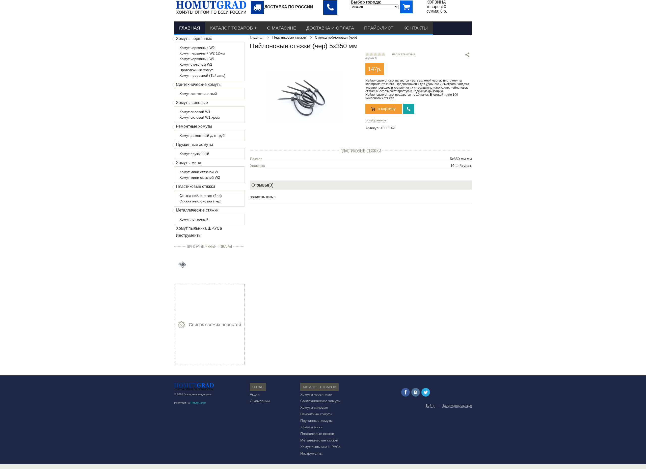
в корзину (387, 109)
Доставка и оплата (330, 28)
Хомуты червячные (194, 38)
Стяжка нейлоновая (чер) (200, 201)
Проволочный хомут (196, 70)
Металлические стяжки (197, 210)
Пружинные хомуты (194, 144)
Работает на (190, 402)
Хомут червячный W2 (197, 48)
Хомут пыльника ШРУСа (199, 228)
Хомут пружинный (194, 154)
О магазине (281, 28)
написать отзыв (403, 54)
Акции (255, 394)
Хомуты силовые (192, 102)
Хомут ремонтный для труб (202, 136)
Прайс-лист (378, 28)
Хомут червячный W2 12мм (202, 53)
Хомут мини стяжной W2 (199, 177)
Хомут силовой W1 (194, 112)
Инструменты (188, 235)
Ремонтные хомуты (194, 126)
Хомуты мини (188, 163)
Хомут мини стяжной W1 (199, 172)
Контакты (415, 28)
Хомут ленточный (193, 219)
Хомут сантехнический (198, 94)
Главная (189, 28)
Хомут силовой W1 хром (199, 117)
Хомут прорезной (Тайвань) (202, 75)
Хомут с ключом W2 (195, 64)
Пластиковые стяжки (195, 186)
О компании (260, 401)
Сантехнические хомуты (199, 84)
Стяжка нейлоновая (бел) (200, 196)
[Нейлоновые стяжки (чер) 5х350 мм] (182, 264)
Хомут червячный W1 (197, 59)
